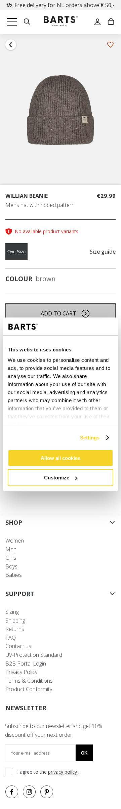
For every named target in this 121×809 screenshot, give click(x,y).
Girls (10, 557)
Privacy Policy (21, 672)
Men (10, 549)
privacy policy (63, 772)
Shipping (15, 620)
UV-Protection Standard (33, 654)
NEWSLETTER (25, 708)
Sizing (12, 611)
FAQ (10, 637)
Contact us (18, 646)
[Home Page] (61, 22)
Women (14, 540)
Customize (56, 477)
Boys (11, 566)
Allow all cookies (60, 458)
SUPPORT (19, 594)
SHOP (13, 522)
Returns (14, 629)
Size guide (103, 252)
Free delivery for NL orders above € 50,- (64, 5)
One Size (16, 251)
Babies (13, 575)
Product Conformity (28, 689)
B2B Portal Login (25, 663)
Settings (90, 437)
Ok (84, 753)
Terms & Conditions (29, 680)
